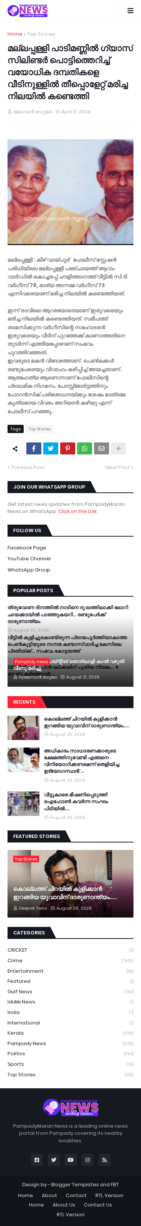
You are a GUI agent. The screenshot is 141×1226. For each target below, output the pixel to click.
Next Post (118, 467)
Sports (70, 1064)
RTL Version (109, 1195)
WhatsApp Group (29, 569)
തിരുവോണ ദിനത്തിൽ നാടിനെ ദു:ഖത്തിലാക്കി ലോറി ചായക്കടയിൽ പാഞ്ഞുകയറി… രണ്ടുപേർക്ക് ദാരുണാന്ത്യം (68, 614)
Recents (24, 702)
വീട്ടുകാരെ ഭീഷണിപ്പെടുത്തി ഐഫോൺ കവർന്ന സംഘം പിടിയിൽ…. (76, 801)
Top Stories (41, 34)
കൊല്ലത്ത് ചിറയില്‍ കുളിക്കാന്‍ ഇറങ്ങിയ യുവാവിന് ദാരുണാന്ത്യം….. (86, 722)
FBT (115, 1184)
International (70, 1022)
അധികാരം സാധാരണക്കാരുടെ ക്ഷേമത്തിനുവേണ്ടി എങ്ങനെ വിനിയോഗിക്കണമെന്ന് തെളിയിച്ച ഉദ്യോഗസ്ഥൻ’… (81, 761)
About (49, 1195)
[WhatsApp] (84, 448)
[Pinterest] (67, 448)
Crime (70, 960)
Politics (70, 1053)
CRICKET (70, 950)
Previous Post (28, 467)
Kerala (70, 1032)
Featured (70, 981)
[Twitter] (50, 448)
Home (15, 34)
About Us (64, 1204)
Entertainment (70, 971)
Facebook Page (27, 547)
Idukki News (70, 1001)
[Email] (101, 448)
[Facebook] (33, 448)
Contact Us (98, 1204)
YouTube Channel (29, 558)
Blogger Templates (75, 1184)
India (70, 1012)
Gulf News (70, 991)
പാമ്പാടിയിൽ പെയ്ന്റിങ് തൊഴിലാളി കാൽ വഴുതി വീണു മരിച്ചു (68, 665)
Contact (76, 1195)
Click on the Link (77, 511)
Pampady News (70, 1043)
